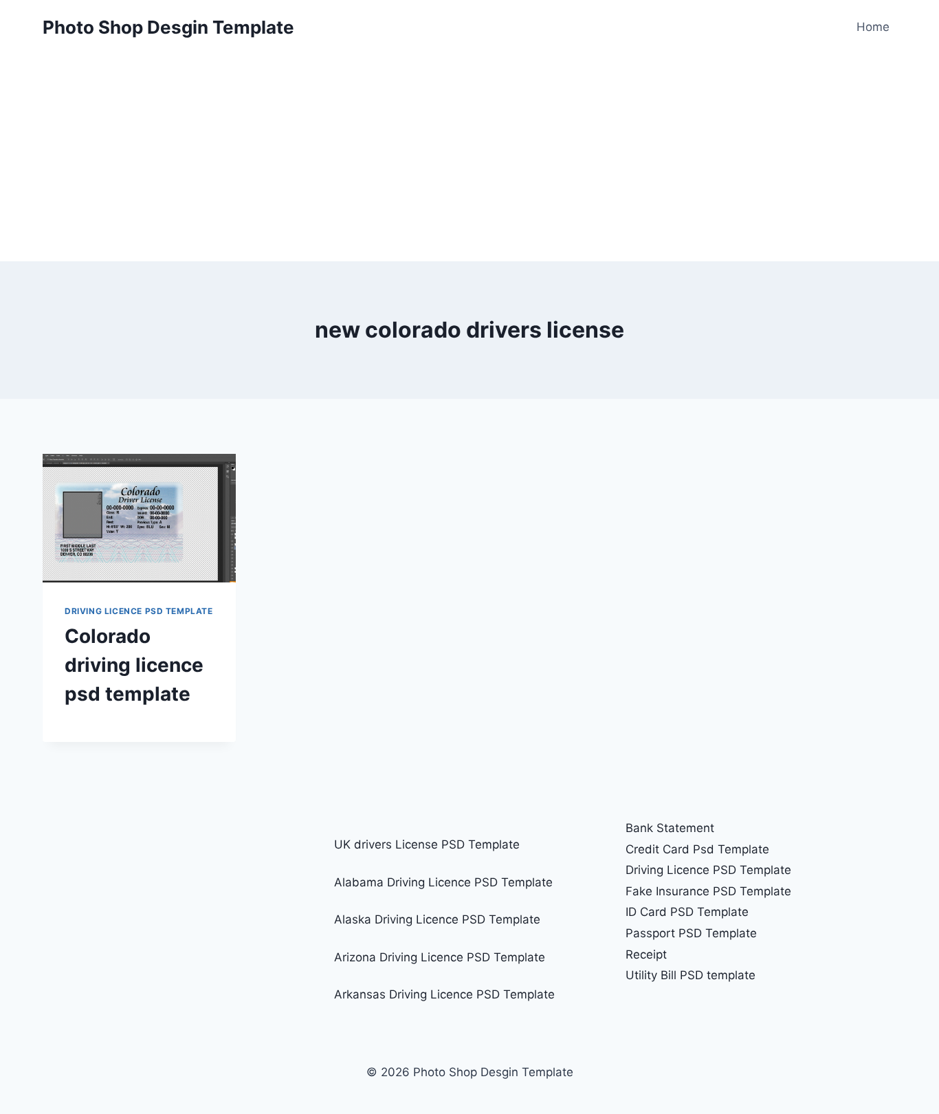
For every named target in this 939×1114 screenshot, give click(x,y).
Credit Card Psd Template (697, 849)
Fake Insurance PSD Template (708, 891)
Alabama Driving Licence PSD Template (443, 882)
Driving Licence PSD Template (139, 611)
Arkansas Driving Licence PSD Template (444, 994)
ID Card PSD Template (687, 912)
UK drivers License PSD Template (427, 844)
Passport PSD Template (691, 933)
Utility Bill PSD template (690, 975)
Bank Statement (670, 828)
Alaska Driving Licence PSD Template (437, 919)
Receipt (646, 954)
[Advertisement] (469, 158)
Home (873, 27)
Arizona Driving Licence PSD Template (439, 957)
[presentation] (139, 518)
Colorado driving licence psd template (134, 665)
